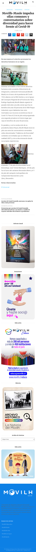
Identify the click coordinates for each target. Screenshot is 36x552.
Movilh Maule (18, 9)
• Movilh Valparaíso (6, 524)
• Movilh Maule (5, 527)
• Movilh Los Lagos (6, 533)
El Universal (5, 187)
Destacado (10, 9)
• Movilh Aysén (5, 537)
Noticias (27, 9)
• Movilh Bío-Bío (5, 530)
